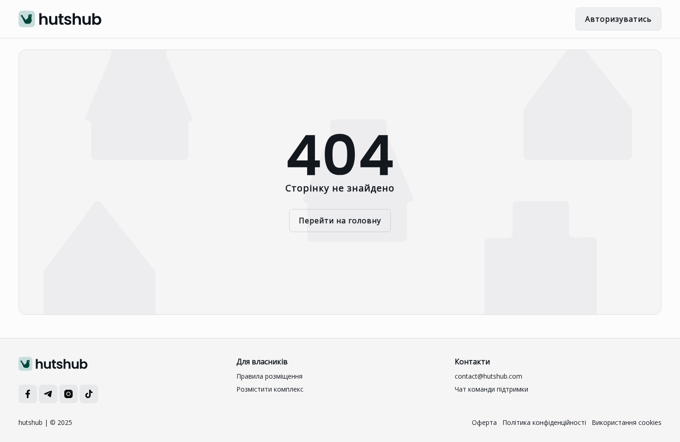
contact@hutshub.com (488, 376)
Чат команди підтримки (491, 389)
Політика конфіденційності (544, 422)
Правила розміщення (269, 376)
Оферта (484, 422)
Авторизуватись (618, 19)
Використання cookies (626, 422)
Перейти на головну (340, 220)
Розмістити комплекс (269, 389)
